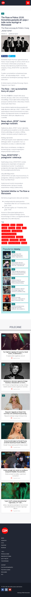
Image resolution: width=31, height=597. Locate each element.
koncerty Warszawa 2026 (8, 237)
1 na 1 (2, 551)
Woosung (24, 243)
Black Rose (19, 225)
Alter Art (13, 225)
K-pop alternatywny (17, 231)
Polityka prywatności (7, 567)
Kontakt (3, 565)
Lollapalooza (20, 237)
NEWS (4, 335)
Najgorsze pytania (6, 556)
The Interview (4, 561)
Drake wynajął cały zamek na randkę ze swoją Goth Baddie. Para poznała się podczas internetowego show (19, 273)
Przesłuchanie (5, 554)
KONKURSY (4, 540)
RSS (2, 574)
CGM (3, 364)
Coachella (4, 228)
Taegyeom (22, 240)
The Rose (4, 243)
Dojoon (18, 228)
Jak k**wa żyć (4, 559)
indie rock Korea (6, 231)
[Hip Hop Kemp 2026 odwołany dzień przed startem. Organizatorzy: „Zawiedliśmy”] (7, 252)
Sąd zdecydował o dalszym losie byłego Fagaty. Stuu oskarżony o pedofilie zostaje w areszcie (19, 291)
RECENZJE (3, 548)
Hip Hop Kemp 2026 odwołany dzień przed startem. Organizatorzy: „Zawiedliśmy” (17, 256)
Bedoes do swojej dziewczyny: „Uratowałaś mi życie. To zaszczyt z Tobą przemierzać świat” (18, 299)
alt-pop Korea (5, 225)
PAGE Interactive (26, 593)
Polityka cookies (5, 570)
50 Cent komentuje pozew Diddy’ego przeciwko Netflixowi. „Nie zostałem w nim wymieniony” (18, 308)
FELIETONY (3, 545)
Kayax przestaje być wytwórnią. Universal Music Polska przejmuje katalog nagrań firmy (18, 282)
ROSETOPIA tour (14, 240)
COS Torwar (12, 228)
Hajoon (24, 228)
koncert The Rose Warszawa (9, 234)
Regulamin (4, 572)
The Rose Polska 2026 (14, 243)
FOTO (2, 543)
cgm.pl (16, 34)
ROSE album (5, 240)
